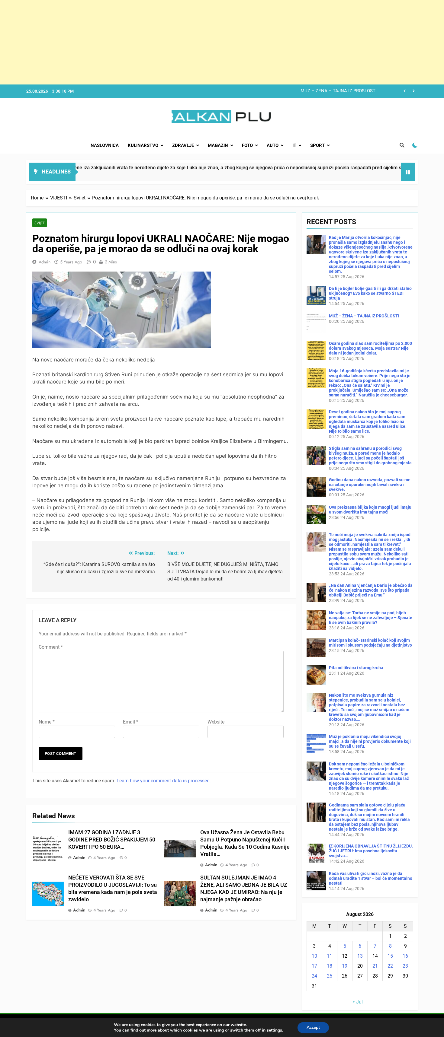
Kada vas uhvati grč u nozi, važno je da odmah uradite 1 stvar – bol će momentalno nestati (370, 878)
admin (44, 262)
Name (47, 722)
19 (344, 966)
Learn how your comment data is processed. (164, 781)
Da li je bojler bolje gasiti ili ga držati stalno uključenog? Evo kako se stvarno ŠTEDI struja (370, 293)
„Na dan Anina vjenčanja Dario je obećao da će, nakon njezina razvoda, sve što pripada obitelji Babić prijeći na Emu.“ (371, 590)
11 (329, 956)
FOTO (247, 145)
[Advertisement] (181, 42)
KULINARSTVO (143, 145)
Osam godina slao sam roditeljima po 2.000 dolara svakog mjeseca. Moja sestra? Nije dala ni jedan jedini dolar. (264, 91)
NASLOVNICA (105, 145)
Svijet (39, 222)
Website (216, 722)
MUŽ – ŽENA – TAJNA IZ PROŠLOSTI (364, 315)
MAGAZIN (218, 145)
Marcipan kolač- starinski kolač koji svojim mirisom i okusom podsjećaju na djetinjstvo (370, 642)
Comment (51, 647)
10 (314, 956)
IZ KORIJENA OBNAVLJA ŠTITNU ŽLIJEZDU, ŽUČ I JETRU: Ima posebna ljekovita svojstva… (371, 851)
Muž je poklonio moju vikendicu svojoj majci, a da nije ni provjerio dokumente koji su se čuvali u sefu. (370, 741)
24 (314, 976)
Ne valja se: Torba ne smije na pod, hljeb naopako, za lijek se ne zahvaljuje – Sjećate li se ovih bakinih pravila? (370, 617)
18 (329, 966)
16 (405, 956)
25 (329, 976)
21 (375, 966)
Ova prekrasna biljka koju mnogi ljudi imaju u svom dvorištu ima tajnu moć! (370, 509)
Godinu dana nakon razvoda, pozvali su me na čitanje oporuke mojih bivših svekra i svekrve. (369, 484)
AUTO (272, 145)
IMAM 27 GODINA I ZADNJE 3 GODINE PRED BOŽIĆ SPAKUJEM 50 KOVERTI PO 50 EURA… (111, 839)
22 (390, 966)
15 (390, 956)
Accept (313, 1027)
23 (405, 966)
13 (360, 956)
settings (274, 1030)
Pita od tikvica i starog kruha (356, 667)
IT (294, 145)
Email (130, 722)
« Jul (357, 1002)
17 (314, 966)
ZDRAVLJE (183, 145)
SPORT (317, 145)
